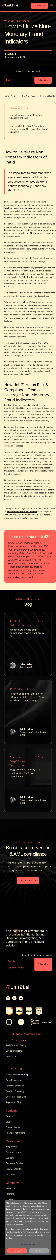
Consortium (11, 1056)
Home (6, 96)
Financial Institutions (15, 1132)
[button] (51, 5)
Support (10, 1157)
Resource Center (14, 1168)
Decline (39, 1251)
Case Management (15, 1080)
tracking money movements (18, 208)
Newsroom (11, 1188)
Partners (10, 1193)
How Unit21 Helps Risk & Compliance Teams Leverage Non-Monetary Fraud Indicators (28, 129)
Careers (9, 1199)
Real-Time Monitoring (16, 1045)
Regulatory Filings (14, 1102)
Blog (16, 96)
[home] (10, 5)
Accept (17, 1251)
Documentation (13, 1152)
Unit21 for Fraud (28, 96)
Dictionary (11, 1174)
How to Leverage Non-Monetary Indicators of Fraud (25, 116)
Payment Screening (15, 1085)
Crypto (9, 1121)
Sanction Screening (15, 1091)
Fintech (9, 1116)
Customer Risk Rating (16, 1096)
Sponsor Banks (13, 1127)
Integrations (11, 1146)
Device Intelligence (14, 1050)
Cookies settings (28, 1244)
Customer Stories (14, 1163)
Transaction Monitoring (17, 1074)
